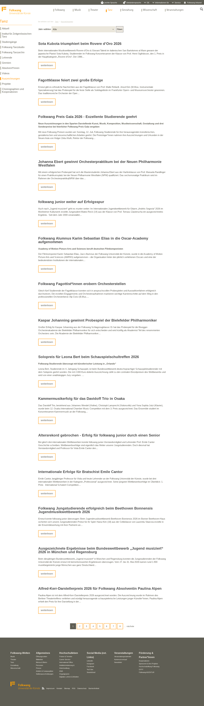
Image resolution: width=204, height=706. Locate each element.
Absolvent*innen (10, 68)
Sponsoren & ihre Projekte (148, 664)
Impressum (50, 688)
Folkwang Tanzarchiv (13, 52)
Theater (94, 10)
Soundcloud (91, 672)
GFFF (141, 669)
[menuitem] (60, 10)
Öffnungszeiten (41, 656)
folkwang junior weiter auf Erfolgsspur (71, 202)
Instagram (90, 664)
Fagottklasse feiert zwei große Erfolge (70, 80)
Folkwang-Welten (20, 653)
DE (148, 3)
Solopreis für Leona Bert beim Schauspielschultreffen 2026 (88, 357)
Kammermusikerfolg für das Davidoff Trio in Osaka (81, 399)
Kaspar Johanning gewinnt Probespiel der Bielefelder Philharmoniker (97, 320)
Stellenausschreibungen (44, 674)
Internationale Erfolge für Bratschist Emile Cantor (80, 472)
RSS (73, 688)
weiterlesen (47, 65)
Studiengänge (9, 42)
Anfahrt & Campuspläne (44, 671)
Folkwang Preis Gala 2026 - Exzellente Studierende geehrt (87, 117)
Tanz (110, 10)
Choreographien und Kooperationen (13, 90)
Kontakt (59, 688)
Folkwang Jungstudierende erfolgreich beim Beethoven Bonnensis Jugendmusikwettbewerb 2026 (95, 510)
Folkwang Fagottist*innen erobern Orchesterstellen (82, 284)
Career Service (64, 659)
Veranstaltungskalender (122, 656)
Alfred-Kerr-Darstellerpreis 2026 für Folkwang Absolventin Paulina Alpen (100, 588)
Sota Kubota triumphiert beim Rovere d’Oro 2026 (79, 44)
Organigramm (64, 674)
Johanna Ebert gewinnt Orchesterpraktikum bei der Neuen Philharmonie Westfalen (99, 163)
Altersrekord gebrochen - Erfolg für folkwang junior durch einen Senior (99, 435)
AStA (61, 671)
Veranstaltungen (175, 10)
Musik (78, 10)
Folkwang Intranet (194, 3)
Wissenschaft (150, 10)
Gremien (6, 63)
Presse (38, 668)
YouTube (90, 669)
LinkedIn (90, 661)
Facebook (90, 666)
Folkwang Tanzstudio (13, 47)
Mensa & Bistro (41, 662)
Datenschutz (82, 688)
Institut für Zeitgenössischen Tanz (17, 35)
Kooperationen (144, 661)
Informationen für (162, 3)
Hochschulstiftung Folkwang (149, 666)
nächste (130, 626)
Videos (5, 73)
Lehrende (7, 57)
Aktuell (5, 28)
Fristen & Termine (65, 656)
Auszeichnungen (11, 78)
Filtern (119, 29)
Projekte (6, 84)
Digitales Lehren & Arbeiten (69, 677)
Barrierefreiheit (94, 688)
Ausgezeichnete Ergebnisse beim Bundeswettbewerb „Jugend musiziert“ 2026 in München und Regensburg (100, 550)
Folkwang (60, 10)
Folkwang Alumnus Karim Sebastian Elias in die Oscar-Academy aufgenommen (93, 240)
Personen (39, 665)
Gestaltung (127, 10)
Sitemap (67, 688)
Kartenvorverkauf (120, 659)
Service (178, 3)
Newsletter (118, 662)
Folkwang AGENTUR (146, 672)
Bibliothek (39, 659)
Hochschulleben (68, 653)
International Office (66, 662)
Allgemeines (43, 653)
